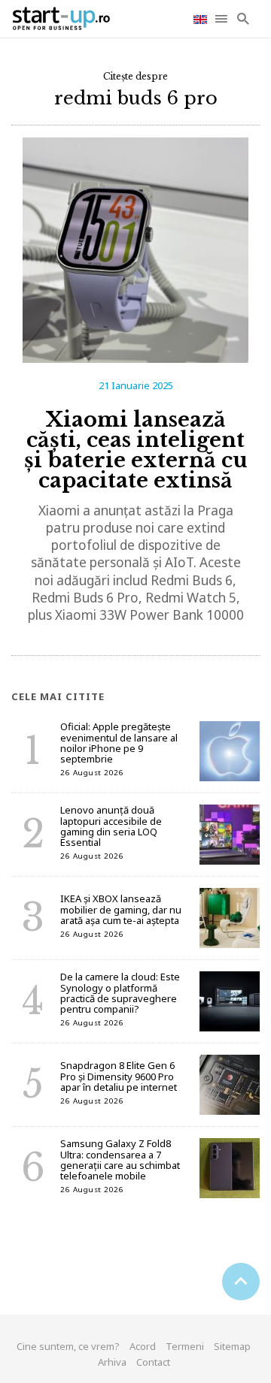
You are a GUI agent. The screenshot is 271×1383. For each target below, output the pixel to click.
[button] (222, 19)
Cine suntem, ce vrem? (68, 1346)
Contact (153, 1362)
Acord (142, 1346)
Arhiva (112, 1362)
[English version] (201, 18)
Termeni (185, 1346)
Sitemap (232, 1346)
